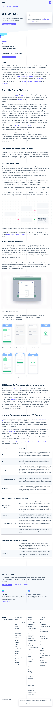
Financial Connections (19, 639)
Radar (16, 655)
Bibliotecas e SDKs (32, 692)
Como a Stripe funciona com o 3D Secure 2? (12, 53)
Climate (16, 630)
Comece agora (6, 584)
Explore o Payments (7, 601)
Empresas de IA (31, 645)
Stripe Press (43, 653)
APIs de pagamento (41, 419)
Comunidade (43, 624)
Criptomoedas (18, 633)
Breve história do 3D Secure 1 (9, 46)
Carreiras (42, 650)
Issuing (16, 644)
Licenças (42, 634)
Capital (16, 626)
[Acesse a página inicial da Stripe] (3, 617)
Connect (17, 631)
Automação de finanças (33, 630)
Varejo (29, 666)
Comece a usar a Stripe (8, 24)
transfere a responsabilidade (23, 126)
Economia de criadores (33, 647)
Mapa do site (43, 636)
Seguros (29, 656)
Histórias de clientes (44, 621)
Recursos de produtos (13, 6)
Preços (16, 619)
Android (13, 431)
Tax (15, 660)
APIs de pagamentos (27, 81)
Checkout (4, 421)
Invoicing (17, 642)
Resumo (4, 44)
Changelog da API (31, 690)
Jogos (29, 651)
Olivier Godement (36, 15)
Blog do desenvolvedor (33, 696)
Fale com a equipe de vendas (20, 584)
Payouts (16, 653)
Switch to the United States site (27, 703)
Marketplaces (31, 638)
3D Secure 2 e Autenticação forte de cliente (12, 51)
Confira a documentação (33, 600)
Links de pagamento (19, 649)
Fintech (29, 649)
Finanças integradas (32, 628)
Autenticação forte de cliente (26, 76)
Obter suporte (43, 662)
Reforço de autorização (20, 622)
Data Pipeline (18, 635)
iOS (9, 431)
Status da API (31, 688)
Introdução (4, 41)
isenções (39, 78)
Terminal (17, 662)
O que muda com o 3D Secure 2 (9, 48)
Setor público (31, 664)
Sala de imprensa (44, 652)
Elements (17, 637)
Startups (29, 621)
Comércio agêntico (32, 622)
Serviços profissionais (32, 663)
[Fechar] (50, 700)
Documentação (31, 685)
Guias (3, 6)
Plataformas (30, 642)
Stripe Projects (31, 694)
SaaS (29, 643)
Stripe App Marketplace (33, 675)
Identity (16, 640)
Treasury (17, 664)
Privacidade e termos (45, 629)
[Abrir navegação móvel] (50, 2)
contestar (19, 99)
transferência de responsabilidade (16, 234)
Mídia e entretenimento (33, 658)
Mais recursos (43, 641)
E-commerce (30, 626)
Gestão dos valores (32, 640)
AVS (17, 95)
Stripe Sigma (17, 658)
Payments (17, 651)
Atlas (16, 621)
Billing (16, 624)
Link (16, 646)
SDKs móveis (37, 81)
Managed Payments (19, 648)
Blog (41, 622)
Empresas (30, 619)
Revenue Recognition (19, 657)
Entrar (41, 669)
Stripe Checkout (41, 442)
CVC (22, 95)
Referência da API (31, 687)
